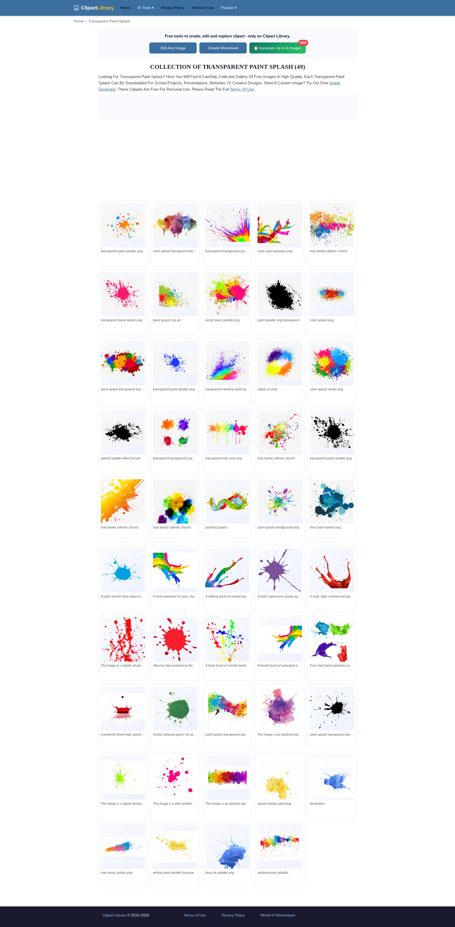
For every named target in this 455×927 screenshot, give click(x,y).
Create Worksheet (223, 48)
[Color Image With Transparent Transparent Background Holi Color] (123, 846)
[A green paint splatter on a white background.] (123, 777)
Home (125, 8)
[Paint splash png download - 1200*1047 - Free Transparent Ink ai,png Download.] (123, 225)
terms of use (242, 89)
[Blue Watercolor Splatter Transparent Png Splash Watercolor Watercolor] (227, 851)
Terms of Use (202, 8)
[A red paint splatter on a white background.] (123, 648)
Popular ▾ (229, 8)
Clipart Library (114, 915)
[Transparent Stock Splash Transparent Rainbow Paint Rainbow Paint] (227, 709)
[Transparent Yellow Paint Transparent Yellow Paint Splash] (280, 783)
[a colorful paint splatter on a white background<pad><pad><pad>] (227, 777)
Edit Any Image (173, 48)
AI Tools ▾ (146, 8)
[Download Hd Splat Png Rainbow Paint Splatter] (280, 847)
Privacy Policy (172, 8)
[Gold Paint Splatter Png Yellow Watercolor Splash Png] (175, 847)
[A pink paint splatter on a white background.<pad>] (175, 778)
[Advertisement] (227, 159)
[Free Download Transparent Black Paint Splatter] (332, 709)
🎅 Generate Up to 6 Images (280, 46)
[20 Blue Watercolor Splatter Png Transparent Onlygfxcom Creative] (332, 777)
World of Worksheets (277, 915)
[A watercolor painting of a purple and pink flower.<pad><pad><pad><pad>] (280, 708)
